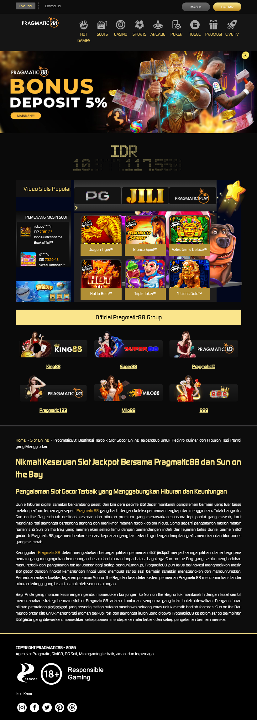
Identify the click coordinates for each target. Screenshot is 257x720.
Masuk (196, 7)
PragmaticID (203, 366)
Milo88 (128, 410)
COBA (101, 222)
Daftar (227, 7)
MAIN (101, 236)
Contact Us (52, 6)
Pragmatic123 (53, 410)
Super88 (128, 366)
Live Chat (25, 6)
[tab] (97, 195)
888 (204, 410)
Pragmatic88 (87, 510)
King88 (53, 366)
